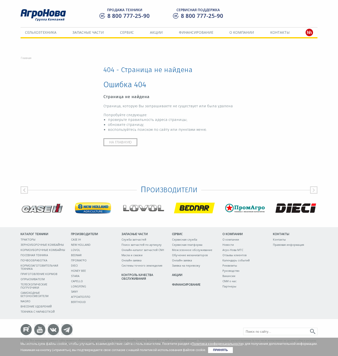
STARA (75, 275)
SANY (74, 291)
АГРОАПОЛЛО (80, 296)
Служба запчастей (133, 239)
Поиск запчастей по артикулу (141, 244)
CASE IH (76, 239)
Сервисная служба (184, 239)
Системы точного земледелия (141, 265)
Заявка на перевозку (186, 265)
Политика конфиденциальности (217, 343)
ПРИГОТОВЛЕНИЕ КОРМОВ (39, 273)
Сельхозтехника (40, 32)
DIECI (74, 265)
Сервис (127, 32)
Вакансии (228, 275)
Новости (228, 244)
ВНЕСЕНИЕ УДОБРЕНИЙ (36, 306)
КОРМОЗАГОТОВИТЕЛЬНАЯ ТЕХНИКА (39, 267)
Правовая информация (288, 244)
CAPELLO (77, 281)
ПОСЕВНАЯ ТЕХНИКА (34, 255)
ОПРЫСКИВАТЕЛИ (33, 279)
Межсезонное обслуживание (192, 249)
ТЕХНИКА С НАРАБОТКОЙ (38, 311)
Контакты (280, 32)
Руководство (231, 270)
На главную (120, 142)
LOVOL (75, 249)
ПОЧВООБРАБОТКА (34, 260)
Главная (26, 58)
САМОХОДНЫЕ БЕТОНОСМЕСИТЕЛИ (34, 294)
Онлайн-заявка (131, 260)
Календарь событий (236, 260)
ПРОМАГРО (79, 260)
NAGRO (25, 301)
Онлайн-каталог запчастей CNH (142, 249)
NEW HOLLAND (81, 244)
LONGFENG (78, 286)
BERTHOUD (78, 301)
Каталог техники (34, 234)
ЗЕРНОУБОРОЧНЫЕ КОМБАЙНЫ (42, 244)
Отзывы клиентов (234, 255)
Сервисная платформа (187, 244)
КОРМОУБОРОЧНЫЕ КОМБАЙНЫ (43, 249)
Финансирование (196, 32)
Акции (156, 32)
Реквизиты (229, 265)
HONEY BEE (78, 270)
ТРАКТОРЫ (28, 239)
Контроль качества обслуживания (137, 276)
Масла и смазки (132, 255)
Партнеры (229, 286)
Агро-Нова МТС (232, 249)
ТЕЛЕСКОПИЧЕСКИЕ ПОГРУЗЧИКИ (34, 286)
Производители (84, 234)
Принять (220, 350)
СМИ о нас (229, 281)
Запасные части (88, 32)
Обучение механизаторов (190, 255)
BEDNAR (76, 255)
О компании (241, 32)
